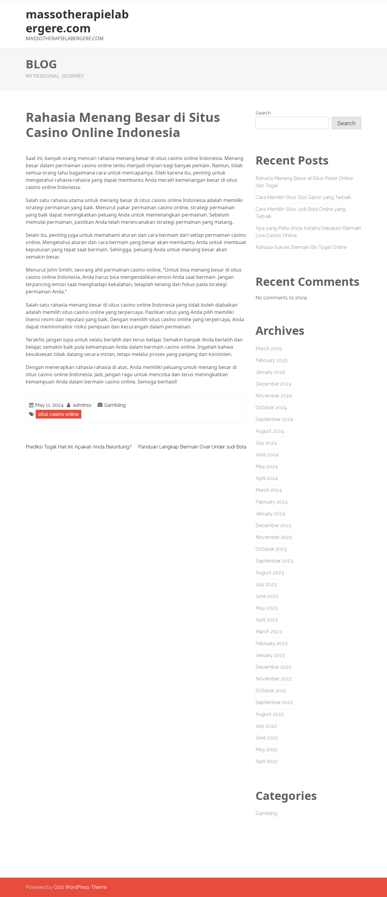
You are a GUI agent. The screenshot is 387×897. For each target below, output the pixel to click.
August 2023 (269, 573)
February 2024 (271, 502)
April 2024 (266, 478)
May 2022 (266, 749)
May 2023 (266, 608)
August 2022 (269, 714)
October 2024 (271, 407)
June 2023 (266, 596)
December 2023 (273, 525)
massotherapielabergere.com (77, 21)
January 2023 (270, 655)
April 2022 (266, 761)
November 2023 (273, 537)
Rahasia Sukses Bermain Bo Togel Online (300, 247)
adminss (82, 405)
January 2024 (270, 514)
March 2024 (268, 490)
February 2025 (271, 360)
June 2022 (266, 738)
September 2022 (274, 702)
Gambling (115, 405)
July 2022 (266, 726)
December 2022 (273, 667)
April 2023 (266, 620)
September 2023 (274, 561)
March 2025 (268, 348)
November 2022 (273, 679)
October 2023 (271, 549)
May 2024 (266, 466)
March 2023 (268, 631)
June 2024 (266, 455)
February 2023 (271, 643)
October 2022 (271, 690)
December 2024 (273, 384)
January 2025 (270, 372)
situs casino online (58, 414)
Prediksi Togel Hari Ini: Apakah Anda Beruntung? (79, 447)
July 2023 (266, 584)
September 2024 (274, 419)
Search (263, 113)
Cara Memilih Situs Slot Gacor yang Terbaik (303, 197)
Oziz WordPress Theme (80, 887)
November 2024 (273, 396)
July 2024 (266, 443)
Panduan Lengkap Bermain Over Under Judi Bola (192, 447)
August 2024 (269, 431)
